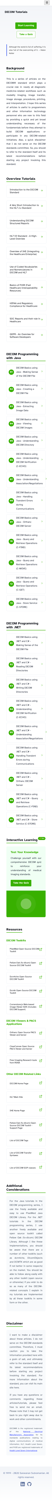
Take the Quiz (21, 883)
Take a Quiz (26, 34)
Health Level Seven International (23, 1451)
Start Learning (26, 25)
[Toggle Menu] (47, 3)
